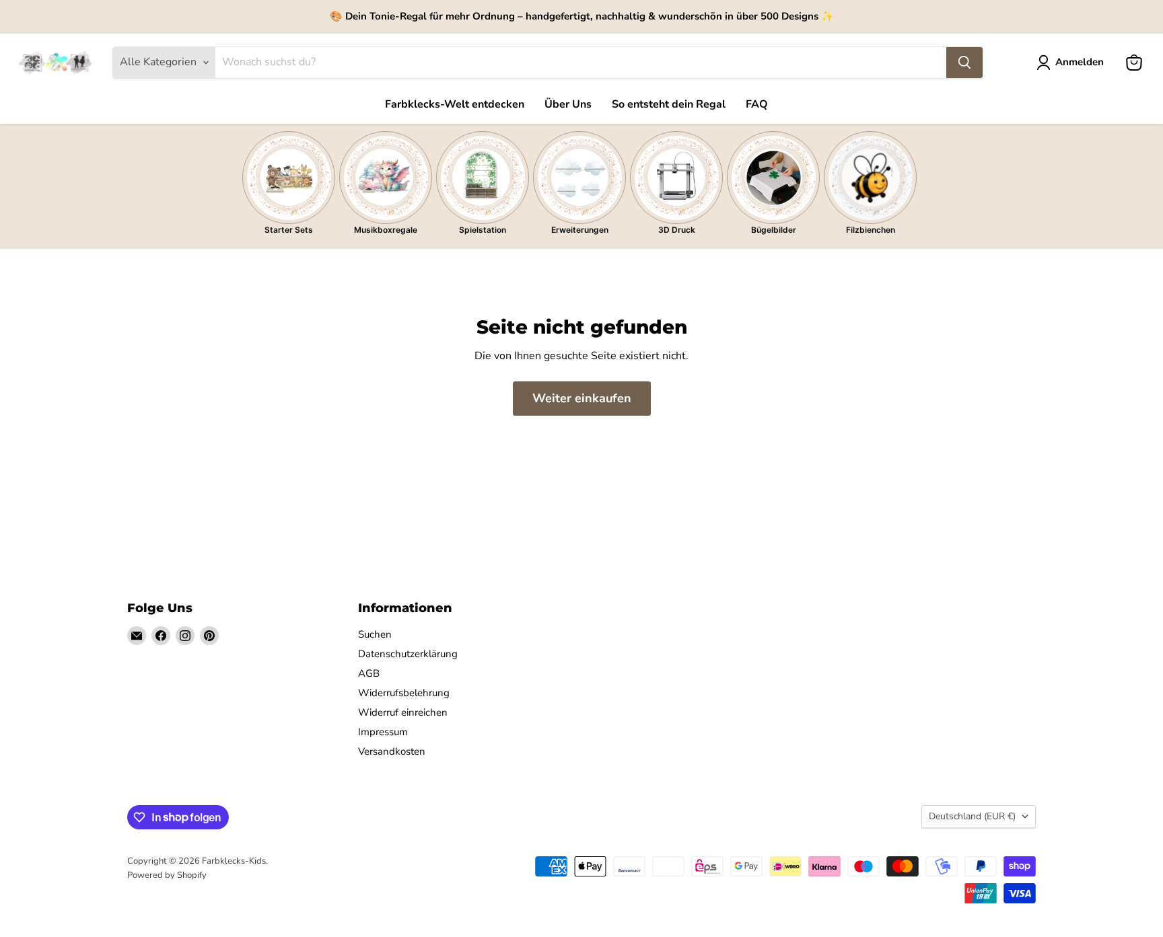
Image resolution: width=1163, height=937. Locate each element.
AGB (369, 673)
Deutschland (972, 816)
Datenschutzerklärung (408, 654)
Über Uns (568, 104)
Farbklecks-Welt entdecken (454, 104)
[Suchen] (964, 62)
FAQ (757, 104)
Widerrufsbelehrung (404, 693)
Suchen (375, 634)
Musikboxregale (385, 230)
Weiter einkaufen (581, 398)
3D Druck (676, 230)
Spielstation (482, 230)
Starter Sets (289, 230)
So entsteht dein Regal (669, 104)
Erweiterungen (579, 230)
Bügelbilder (773, 230)
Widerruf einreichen (403, 712)
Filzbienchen (870, 230)
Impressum (383, 732)
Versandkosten (391, 751)
